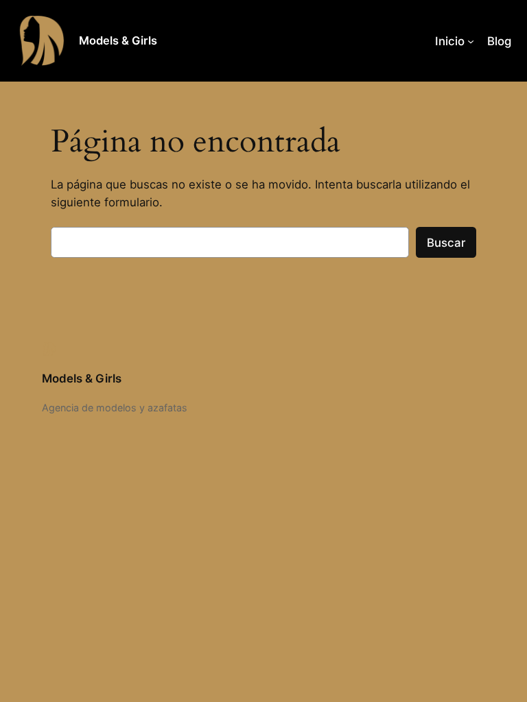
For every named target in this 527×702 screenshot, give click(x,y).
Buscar (446, 243)
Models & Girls (118, 40)
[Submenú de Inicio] (470, 40)
